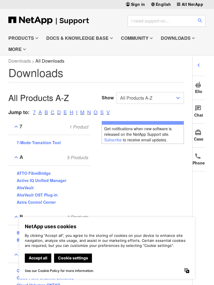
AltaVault (25, 187)
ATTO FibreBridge (34, 173)
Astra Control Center (36, 202)
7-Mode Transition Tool (39, 142)
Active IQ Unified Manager (41, 180)
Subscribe (113, 139)
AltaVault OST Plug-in (37, 194)
